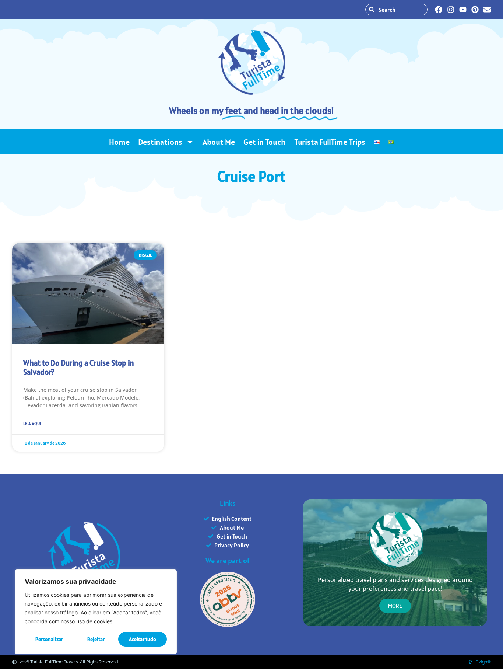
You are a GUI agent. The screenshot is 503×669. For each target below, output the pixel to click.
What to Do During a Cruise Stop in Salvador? (78, 367)
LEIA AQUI (32, 423)
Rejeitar (96, 639)
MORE (395, 605)
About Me (219, 142)
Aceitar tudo (142, 639)
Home (119, 142)
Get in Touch (264, 142)
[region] (96, 611)
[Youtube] (463, 9)
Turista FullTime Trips (329, 142)
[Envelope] (487, 9)
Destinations (160, 142)
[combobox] (396, 9)
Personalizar (49, 639)
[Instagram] (450, 9)
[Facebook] (438, 9)
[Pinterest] (475, 9)
